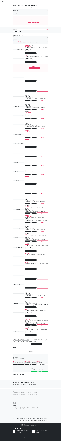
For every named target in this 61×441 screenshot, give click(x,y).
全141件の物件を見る (30, 7)
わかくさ (26, 234)
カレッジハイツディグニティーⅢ (28, 112)
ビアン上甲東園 (26, 102)
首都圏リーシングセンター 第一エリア (28, 407)
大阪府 (32, 392)
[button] (26, 337)
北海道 (13, 392)
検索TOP (13, 391)
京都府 (28, 392)
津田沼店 (37, 407)
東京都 (17, 392)
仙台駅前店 (16, 406)
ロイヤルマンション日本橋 (28, 121)
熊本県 (36, 392)
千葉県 (21, 392)
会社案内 (25, 437)
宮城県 (15, 392)
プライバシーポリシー (15, 437)
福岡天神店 (16, 412)
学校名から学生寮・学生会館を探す (16, 401)
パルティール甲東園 (27, 224)
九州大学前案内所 (31, 412)
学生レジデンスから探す (15, 403)
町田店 (33, 407)
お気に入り (50, 1)
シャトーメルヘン (27, 253)
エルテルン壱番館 (27, 206)
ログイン (58, 1)
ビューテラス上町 (27, 290)
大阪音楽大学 (22, 341)
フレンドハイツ (26, 55)
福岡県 (34, 392)
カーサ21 (26, 309)
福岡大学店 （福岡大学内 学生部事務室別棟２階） (23, 412)
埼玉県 (23, 392)
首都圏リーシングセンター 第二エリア (19, 407)
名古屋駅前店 (16, 408)
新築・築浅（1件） (15, 31)
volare (25, 74)
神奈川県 (19, 392)
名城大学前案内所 (22, 408)
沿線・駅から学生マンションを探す (16, 393)
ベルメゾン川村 (26, 196)
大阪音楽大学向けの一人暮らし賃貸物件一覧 (18, 375)
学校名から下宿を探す (15, 402)
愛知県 (25, 392)
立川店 (35, 407)
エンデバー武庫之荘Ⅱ (27, 131)
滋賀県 (26, 392)
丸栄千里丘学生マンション (28, 244)
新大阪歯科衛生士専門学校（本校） (25, 340)
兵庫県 (30, 392)
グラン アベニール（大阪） (28, 93)
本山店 (19, 408)
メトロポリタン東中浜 (27, 319)
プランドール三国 (19, 41)
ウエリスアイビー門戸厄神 (28, 46)
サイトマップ (20, 437)
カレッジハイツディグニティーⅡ (28, 216)
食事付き (20, 31)
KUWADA (26, 299)
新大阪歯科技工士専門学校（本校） (18, 340)
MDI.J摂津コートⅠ (27, 328)
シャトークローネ (27, 262)
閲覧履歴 (55, 1)
